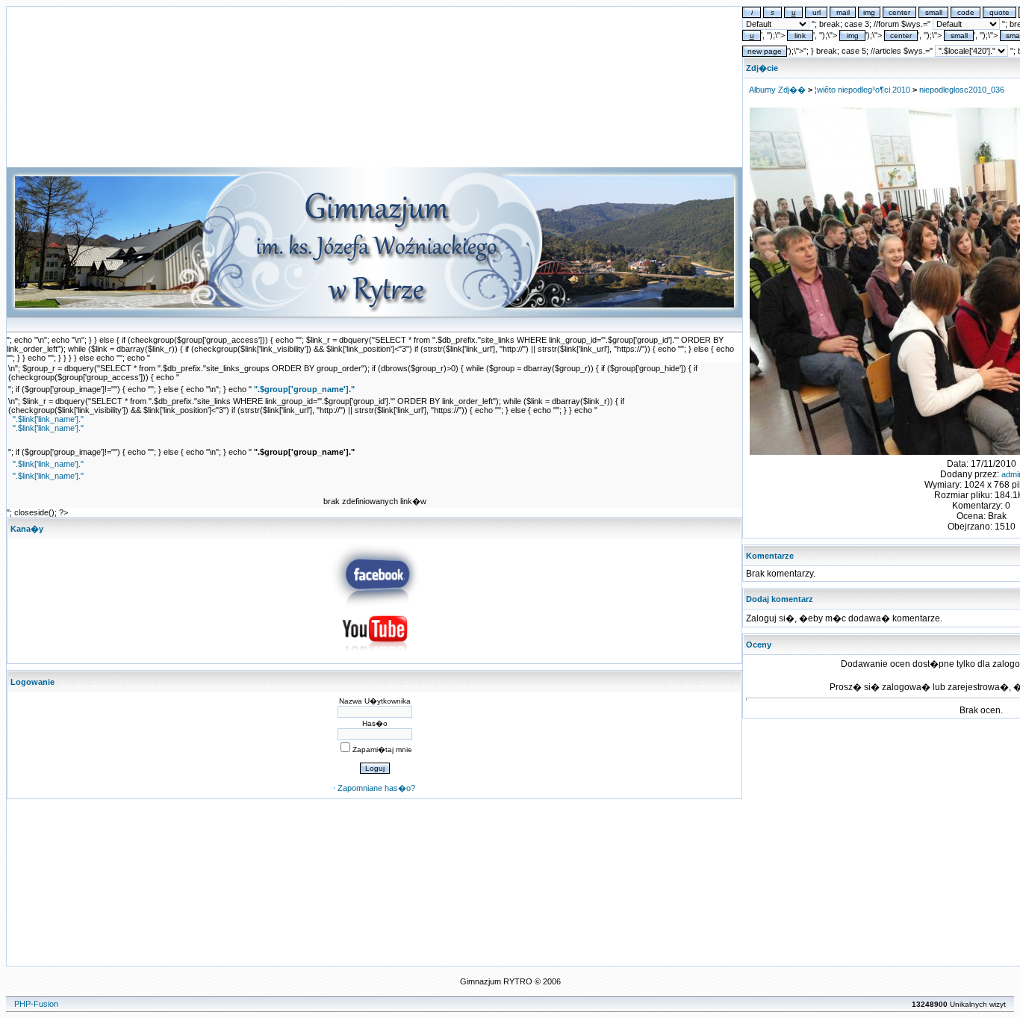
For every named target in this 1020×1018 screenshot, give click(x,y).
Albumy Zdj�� (777, 89)
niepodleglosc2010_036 (961, 89)
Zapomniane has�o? (376, 787)
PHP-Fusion (36, 1003)
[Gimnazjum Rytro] (375, 604)
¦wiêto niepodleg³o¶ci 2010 (862, 89)
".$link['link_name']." (48, 419)
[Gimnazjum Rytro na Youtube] (374, 655)
